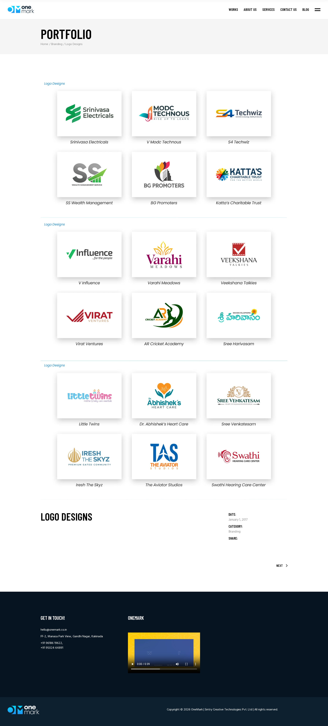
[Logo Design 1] (164, 148)
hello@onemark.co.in (54, 629)
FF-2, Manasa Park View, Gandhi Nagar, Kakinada (72, 636)
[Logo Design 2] (164, 289)
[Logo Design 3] (164, 430)
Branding (234, 531)
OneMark (197, 709)
